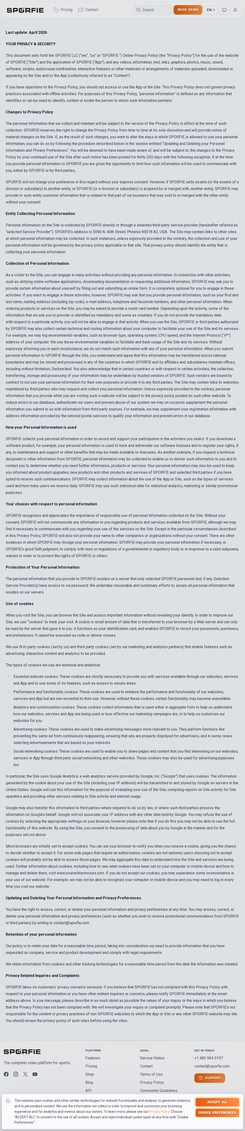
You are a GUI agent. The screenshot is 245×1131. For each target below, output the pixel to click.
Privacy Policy (159, 1112)
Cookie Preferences (217, 1112)
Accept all (217, 1102)
